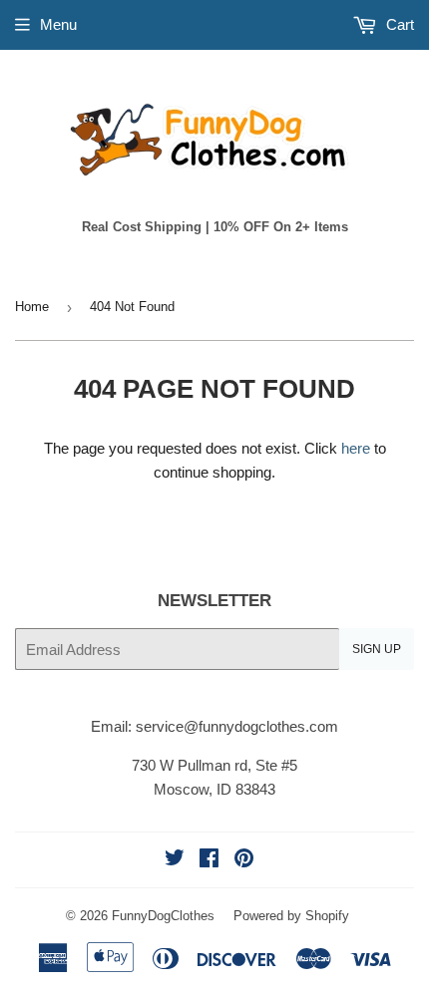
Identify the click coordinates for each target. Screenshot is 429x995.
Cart (398, 24)
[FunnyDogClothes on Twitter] (175, 859)
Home (32, 306)
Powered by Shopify (291, 915)
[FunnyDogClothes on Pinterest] (243, 859)
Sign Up (376, 649)
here (355, 448)
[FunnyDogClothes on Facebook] (209, 859)
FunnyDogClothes (163, 915)
